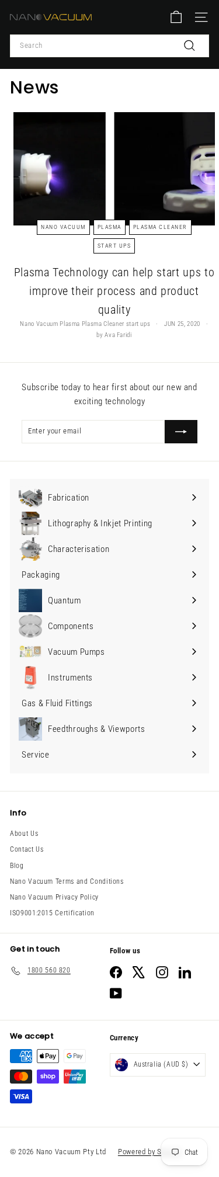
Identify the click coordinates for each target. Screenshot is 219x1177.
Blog (17, 866)
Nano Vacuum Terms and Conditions (67, 881)
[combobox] (109, 45)
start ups (114, 245)
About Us (24, 833)
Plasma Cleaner (160, 227)
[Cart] (176, 17)
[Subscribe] (181, 431)
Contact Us (27, 849)
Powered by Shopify (150, 1151)
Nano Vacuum (63, 227)
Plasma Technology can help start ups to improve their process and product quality (114, 291)
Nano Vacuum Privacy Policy (54, 897)
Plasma (109, 227)
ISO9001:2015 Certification (52, 913)
